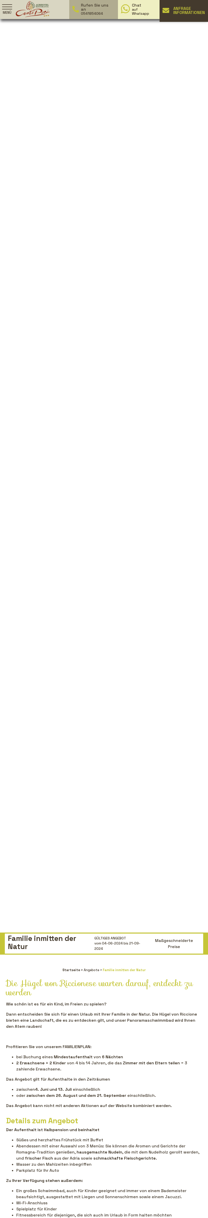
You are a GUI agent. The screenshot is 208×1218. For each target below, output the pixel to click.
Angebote (91, 970)
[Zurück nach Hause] (32, 9)
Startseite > (72, 970)
